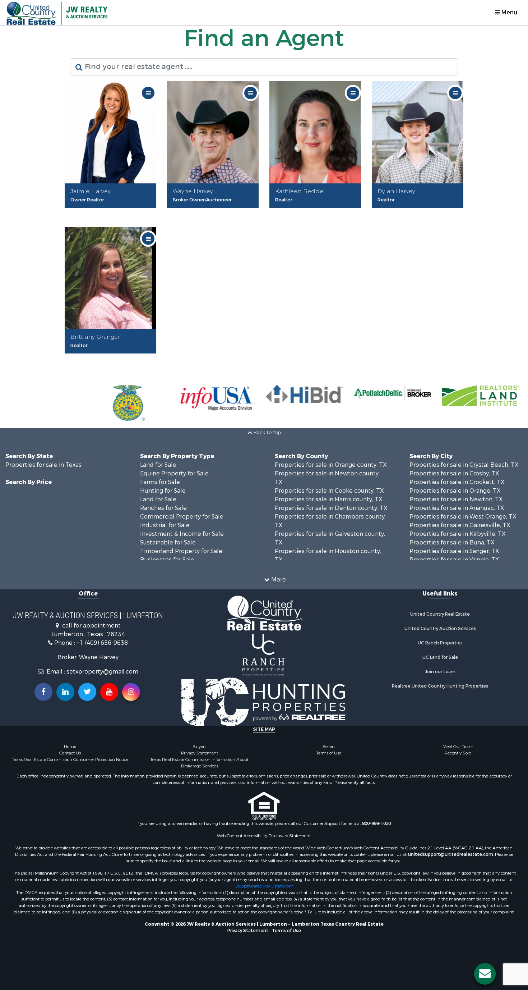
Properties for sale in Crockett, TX (457, 482)
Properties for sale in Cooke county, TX (329, 490)
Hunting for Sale (163, 490)
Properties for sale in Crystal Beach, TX (464, 465)
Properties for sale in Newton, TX (456, 499)
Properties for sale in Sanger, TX (454, 551)
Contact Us (70, 753)
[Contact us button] (485, 974)
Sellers (329, 746)
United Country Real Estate (440, 614)
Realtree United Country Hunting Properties (440, 686)
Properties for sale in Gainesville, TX (459, 525)
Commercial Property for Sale (181, 516)
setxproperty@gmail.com (102, 671)
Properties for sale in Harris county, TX (329, 499)
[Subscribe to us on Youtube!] (109, 692)
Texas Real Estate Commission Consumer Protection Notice (70, 759)
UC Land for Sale (440, 657)
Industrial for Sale (165, 525)
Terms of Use (328, 753)
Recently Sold (458, 753)
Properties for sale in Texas (43, 465)
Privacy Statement (199, 753)
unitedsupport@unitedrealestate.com (450, 854)
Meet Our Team (458, 746)
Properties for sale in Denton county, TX (331, 508)
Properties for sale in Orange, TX (455, 490)
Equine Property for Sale (174, 473)
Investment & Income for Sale (182, 534)
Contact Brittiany (112, 358)
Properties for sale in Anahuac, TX (456, 508)
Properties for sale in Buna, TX (452, 542)
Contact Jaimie (112, 212)
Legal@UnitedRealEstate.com (264, 886)
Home (70, 746)
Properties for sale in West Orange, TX (463, 516)
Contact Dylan (419, 212)
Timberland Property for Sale (181, 551)
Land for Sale (158, 465)
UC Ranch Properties (440, 643)
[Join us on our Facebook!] (43, 692)
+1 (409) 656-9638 (102, 643)
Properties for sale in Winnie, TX (454, 560)
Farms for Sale (160, 482)
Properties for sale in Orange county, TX (331, 465)
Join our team (440, 672)
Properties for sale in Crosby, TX (454, 473)
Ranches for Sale (163, 508)
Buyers (199, 746)
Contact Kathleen (317, 212)
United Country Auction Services (440, 628)
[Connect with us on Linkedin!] (65, 692)
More (278, 579)
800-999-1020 (376, 823)
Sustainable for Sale (168, 542)
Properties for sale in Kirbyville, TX (457, 534)
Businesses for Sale (167, 560)
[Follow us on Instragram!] (131, 692)
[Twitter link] (87, 692)
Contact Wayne (215, 212)
